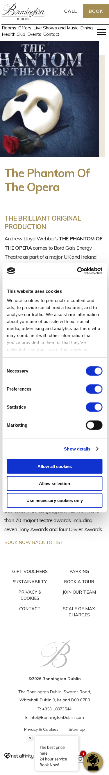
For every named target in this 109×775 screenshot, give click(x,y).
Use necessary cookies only (54, 500)
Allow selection (54, 483)
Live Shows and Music (55, 28)
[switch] (94, 389)
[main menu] (101, 33)
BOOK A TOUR (79, 581)
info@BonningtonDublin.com (57, 717)
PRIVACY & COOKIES (29, 595)
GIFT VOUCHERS (30, 571)
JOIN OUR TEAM (79, 592)
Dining (86, 28)
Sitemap (77, 729)
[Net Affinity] (18, 757)
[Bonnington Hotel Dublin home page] (23, 19)
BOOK (96, 11)
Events (34, 34)
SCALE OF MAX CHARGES (79, 612)
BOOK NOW (17, 542)
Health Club (13, 34)
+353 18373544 (57, 709)
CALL (70, 11)
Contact (51, 34)
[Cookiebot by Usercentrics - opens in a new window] (77, 270)
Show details (77, 448)
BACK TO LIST (47, 542)
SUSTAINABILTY (30, 581)
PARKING (79, 571)
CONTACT (30, 608)
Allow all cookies (54, 466)
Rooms (9, 28)
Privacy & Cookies (41, 729)
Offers (24, 28)
